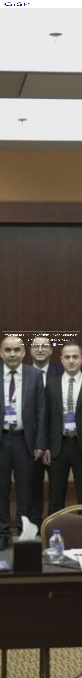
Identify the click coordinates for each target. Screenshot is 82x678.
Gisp (61, 344)
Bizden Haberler (43, 344)
